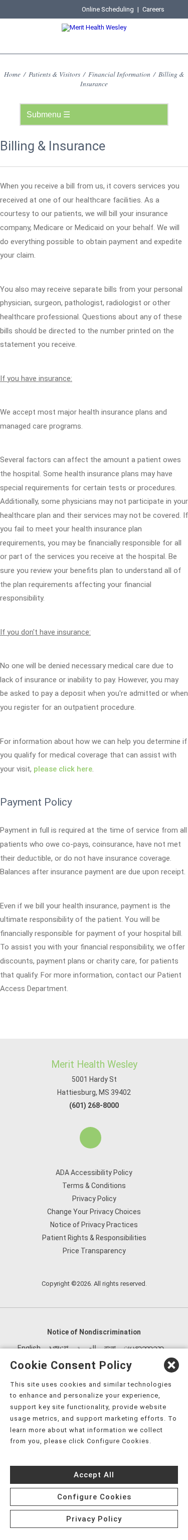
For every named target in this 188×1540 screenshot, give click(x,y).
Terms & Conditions (94, 1186)
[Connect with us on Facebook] (90, 1137)
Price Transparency (94, 1251)
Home (12, 74)
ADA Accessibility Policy (94, 1173)
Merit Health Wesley (94, 1064)
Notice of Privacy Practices (94, 1225)
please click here (63, 769)
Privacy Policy (94, 1199)
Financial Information (119, 74)
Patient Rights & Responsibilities (94, 1238)
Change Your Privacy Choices (94, 1212)
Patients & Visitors (54, 74)
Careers (153, 9)
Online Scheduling (108, 9)
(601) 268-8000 (94, 1105)
